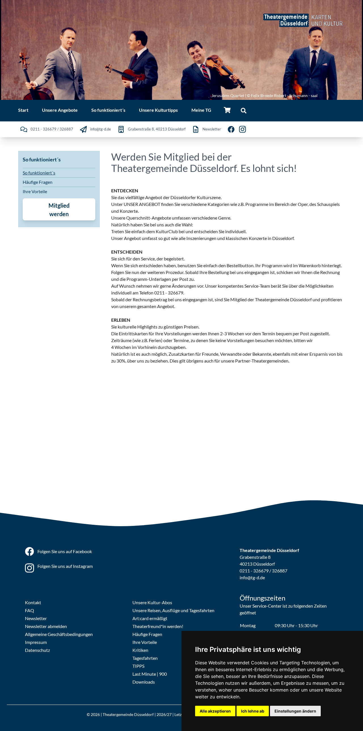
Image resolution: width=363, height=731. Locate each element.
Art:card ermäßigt (149, 618)
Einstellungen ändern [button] (295, 711)
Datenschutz (37, 650)
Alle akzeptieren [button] (215, 711)
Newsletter (36, 618)
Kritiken (140, 650)
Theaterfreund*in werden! (157, 626)
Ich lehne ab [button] (252, 711)
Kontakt (33, 602)
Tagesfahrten (145, 658)
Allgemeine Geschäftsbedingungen (59, 634)
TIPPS (138, 666)
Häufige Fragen (37, 182)
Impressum (36, 642)
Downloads (143, 681)
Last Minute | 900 (149, 674)
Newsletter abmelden (46, 626)
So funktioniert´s (39, 172)
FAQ (29, 610)
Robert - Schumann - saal (296, 95)
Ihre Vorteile (35, 191)
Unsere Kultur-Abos (152, 602)
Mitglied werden (58, 209)
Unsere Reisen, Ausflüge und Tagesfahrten (173, 610)
